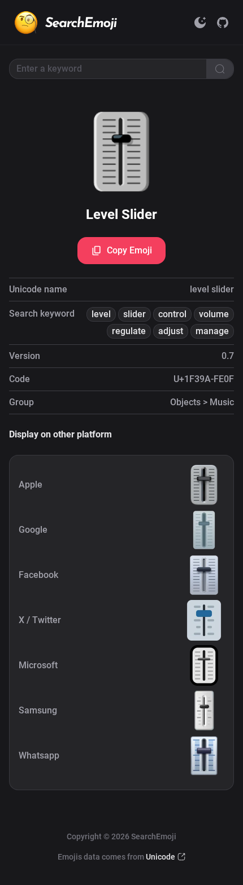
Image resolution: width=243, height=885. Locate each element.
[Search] (219, 68)
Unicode (160, 856)
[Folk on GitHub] (222, 22)
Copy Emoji (129, 250)
